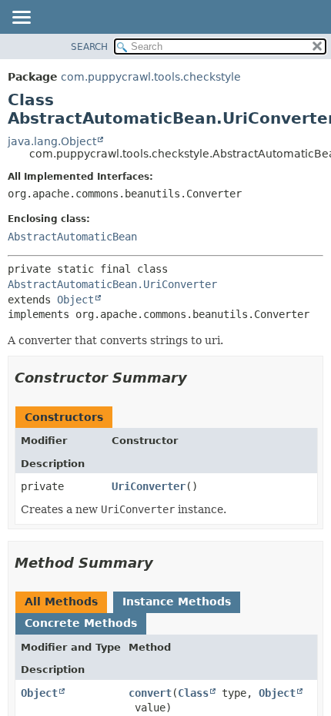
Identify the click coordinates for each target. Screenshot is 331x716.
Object (75, 299)
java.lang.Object (52, 141)
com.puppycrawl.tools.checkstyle (151, 77)
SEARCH (89, 46)
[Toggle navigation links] (21, 18)
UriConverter (149, 486)
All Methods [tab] (61, 601)
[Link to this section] (198, 378)
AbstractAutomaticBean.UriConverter (112, 284)
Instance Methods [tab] (176, 601)
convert (150, 693)
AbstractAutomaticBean (72, 236)
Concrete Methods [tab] (81, 623)
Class (193, 693)
